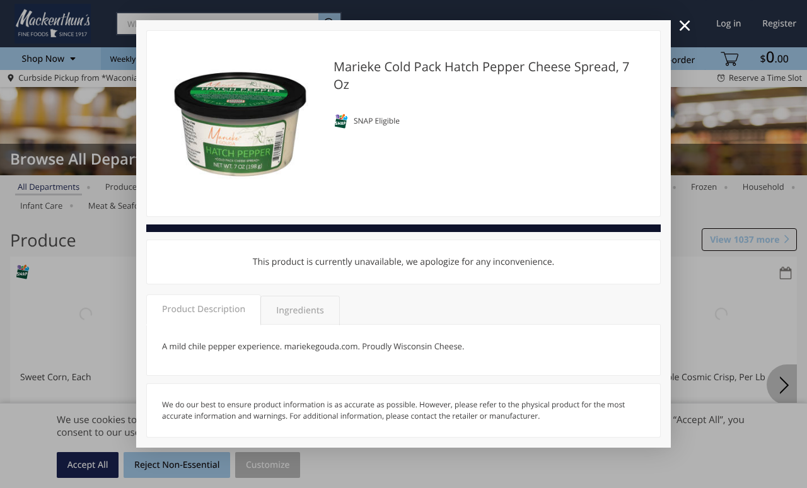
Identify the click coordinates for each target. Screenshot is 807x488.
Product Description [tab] (203, 309)
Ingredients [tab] (299, 311)
